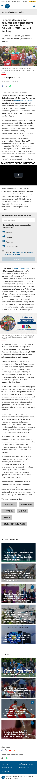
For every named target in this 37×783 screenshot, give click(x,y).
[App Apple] (2, 758)
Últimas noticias (5, 1)
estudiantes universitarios (14, 524)
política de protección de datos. (19, 253)
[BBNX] (3, 777)
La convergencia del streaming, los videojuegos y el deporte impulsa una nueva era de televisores (17, 638)
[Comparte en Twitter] (6, 86)
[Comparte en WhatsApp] (10, 86)
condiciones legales (18, 252)
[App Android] (7, 758)
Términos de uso (6, 767)
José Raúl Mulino (16, 1)
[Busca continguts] (34, 6)
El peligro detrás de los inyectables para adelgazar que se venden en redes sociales (17, 734)
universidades (26, 504)
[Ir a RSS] (15, 750)
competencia (8, 511)
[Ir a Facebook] (2, 750)
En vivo (33, 1)
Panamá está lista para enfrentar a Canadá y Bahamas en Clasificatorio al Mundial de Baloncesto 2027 (17, 712)
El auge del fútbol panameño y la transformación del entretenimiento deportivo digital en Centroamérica (18, 556)
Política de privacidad (26, 764)
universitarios (9, 504)
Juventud (22, 511)
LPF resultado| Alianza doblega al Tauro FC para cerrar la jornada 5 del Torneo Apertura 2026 (18, 672)
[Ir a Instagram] (6, 750)
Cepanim (24, 1)
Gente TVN (4, 764)
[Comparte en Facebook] (3, 86)
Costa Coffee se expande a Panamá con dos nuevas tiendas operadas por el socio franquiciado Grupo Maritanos (17, 597)
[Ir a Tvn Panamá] (18, 6)
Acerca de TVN (24, 767)
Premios (6, 517)
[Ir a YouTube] (10, 750)
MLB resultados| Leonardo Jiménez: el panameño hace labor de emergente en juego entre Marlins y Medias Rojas (18, 691)
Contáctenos (5, 771)
